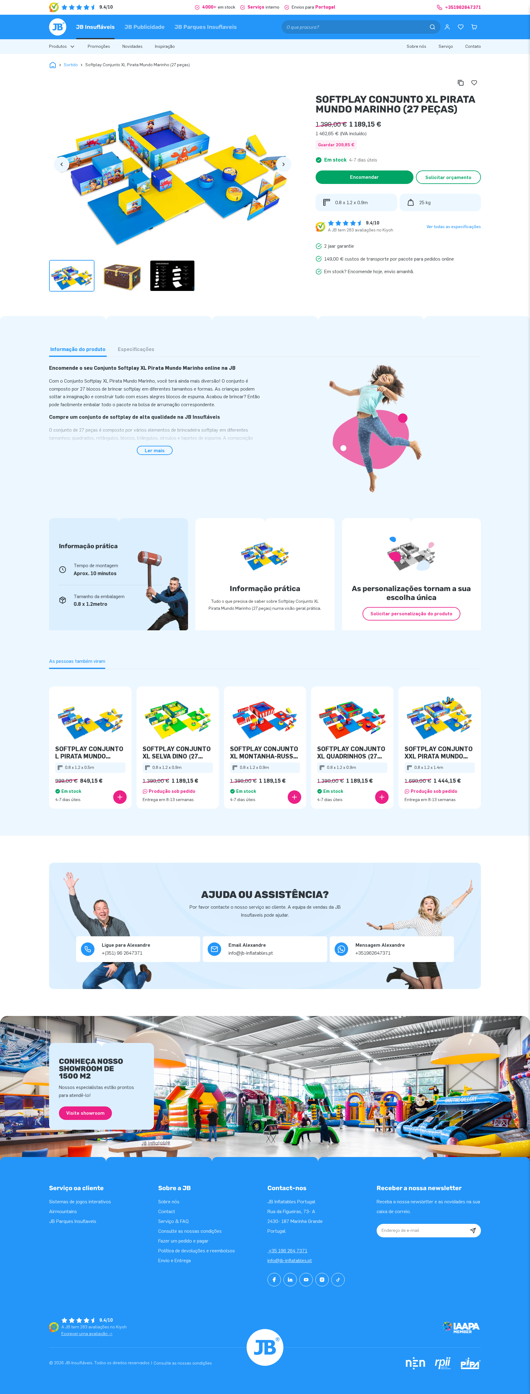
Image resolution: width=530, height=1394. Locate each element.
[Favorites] (460, 27)
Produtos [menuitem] (58, 46)
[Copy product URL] (460, 83)
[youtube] (306, 1279)
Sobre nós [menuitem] (416, 46)
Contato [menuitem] (473, 46)
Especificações (136, 349)
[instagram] (322, 1279)
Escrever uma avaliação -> (87, 1333)
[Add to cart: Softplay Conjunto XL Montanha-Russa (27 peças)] (294, 797)
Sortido (71, 64)
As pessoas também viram (77, 661)
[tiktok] (338, 1279)
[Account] (447, 27)
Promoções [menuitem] (99, 46)
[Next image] (283, 164)
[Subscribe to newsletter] (473, 1230)
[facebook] (274, 1279)
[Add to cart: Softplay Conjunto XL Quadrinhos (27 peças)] (382, 797)
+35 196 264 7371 (287, 1251)
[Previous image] (61, 164)
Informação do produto (78, 349)
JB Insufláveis (95, 27)
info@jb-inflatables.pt (289, 1260)
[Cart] (474, 27)
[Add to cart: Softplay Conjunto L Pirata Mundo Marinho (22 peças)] (120, 797)
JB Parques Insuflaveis (206, 27)
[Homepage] (57, 27)
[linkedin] (290, 1279)
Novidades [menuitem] (132, 46)
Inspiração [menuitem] (165, 46)
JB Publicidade (145, 27)
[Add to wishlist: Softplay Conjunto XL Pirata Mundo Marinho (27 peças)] (474, 83)
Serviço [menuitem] (446, 46)
